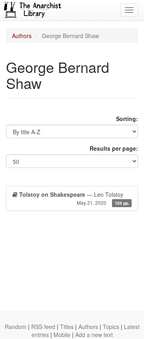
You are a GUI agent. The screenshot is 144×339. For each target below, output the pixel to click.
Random (15, 327)
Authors (22, 36)
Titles (67, 327)
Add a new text (94, 335)
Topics (111, 327)
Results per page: (114, 148)
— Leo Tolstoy (74, 198)
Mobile (62, 335)
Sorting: (127, 119)
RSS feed (43, 327)
